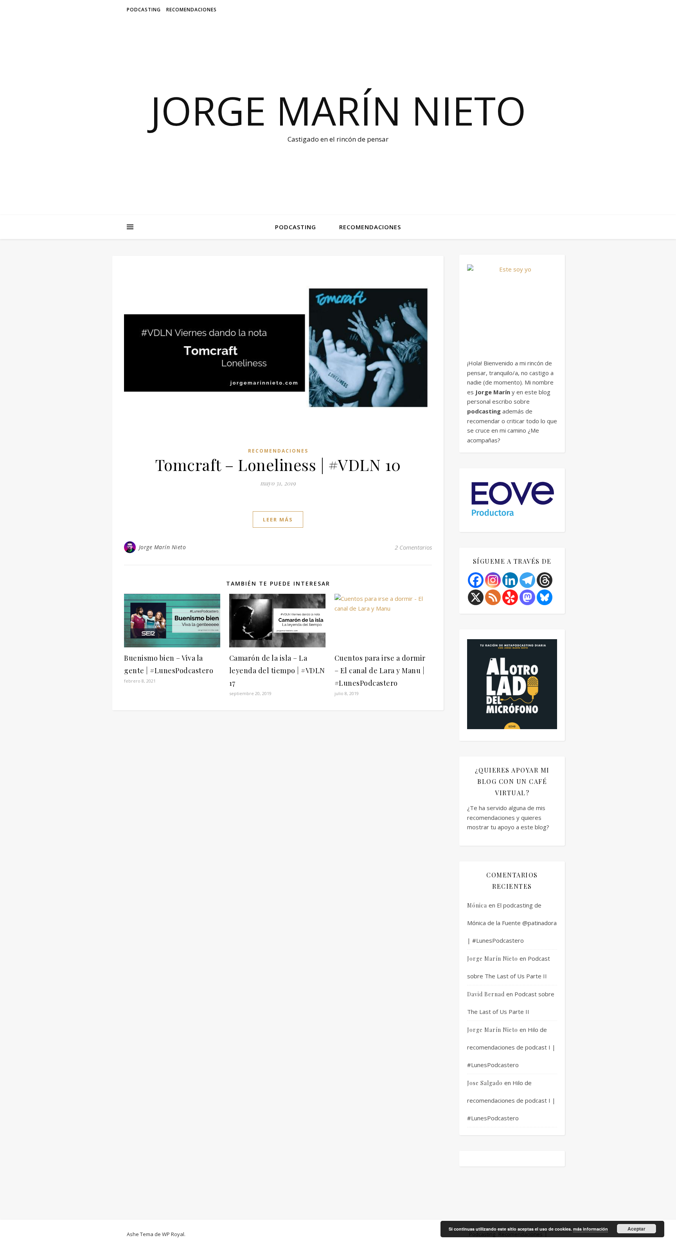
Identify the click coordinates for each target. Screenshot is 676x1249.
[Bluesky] (544, 597)
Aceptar (636, 1228)
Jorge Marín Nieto (338, 110)
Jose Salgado (485, 1083)
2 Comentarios (413, 547)
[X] (476, 597)
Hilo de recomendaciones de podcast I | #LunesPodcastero (511, 1047)
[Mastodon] (527, 597)
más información (590, 1229)
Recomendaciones (191, 9)
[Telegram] (527, 580)
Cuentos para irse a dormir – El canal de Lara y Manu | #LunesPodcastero (380, 670)
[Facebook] (476, 580)
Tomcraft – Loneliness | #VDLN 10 (278, 464)
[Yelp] (510, 597)
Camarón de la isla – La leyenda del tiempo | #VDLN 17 (277, 670)
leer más (278, 519)
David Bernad (486, 994)
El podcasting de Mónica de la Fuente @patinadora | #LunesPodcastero (512, 922)
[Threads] (544, 580)
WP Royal (173, 1234)
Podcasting (144, 9)
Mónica (477, 905)
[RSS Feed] (493, 597)
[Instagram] (493, 580)
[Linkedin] (510, 580)
